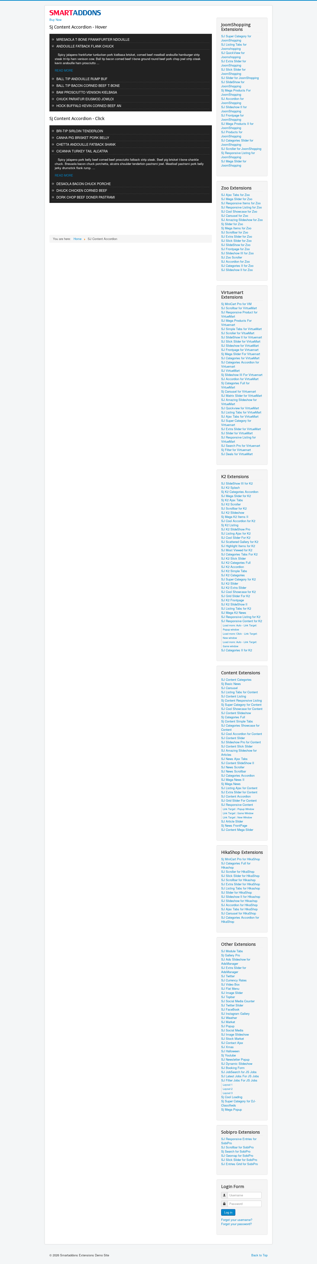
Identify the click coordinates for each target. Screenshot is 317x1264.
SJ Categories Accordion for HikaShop (240, 919)
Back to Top (259, 1255)
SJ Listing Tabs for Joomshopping (233, 46)
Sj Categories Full (233, 717)
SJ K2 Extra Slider (233, 588)
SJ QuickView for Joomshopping (233, 55)
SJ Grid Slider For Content (239, 800)
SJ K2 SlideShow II (234, 604)
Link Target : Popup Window (238, 809)
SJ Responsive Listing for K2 (240, 617)
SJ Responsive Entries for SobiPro (238, 1141)
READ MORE (64, 70)
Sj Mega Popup (231, 1109)
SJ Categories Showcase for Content (240, 727)
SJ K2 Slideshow (232, 513)
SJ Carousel (229, 688)
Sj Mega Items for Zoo (236, 228)
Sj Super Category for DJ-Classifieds (238, 1103)
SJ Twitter (228, 976)
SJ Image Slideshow (235, 1034)
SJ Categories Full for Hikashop (235, 865)
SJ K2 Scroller (231, 504)
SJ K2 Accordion (232, 567)
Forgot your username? (236, 1219)
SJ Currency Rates (234, 980)
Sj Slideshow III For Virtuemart (241, 375)
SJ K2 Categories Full (236, 563)
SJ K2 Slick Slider (233, 558)
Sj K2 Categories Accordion (239, 492)
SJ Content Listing (233, 696)
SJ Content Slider (233, 738)
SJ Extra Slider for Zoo (236, 236)
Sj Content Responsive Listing (241, 700)
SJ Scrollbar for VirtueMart (239, 308)
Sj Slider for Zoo (232, 224)
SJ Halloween (230, 1051)
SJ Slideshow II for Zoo (237, 270)
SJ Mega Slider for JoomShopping (233, 163)
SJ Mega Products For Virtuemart (236, 322)
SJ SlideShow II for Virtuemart (241, 337)
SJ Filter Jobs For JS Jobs (239, 1080)
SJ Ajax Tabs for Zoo (235, 195)
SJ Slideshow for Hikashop (239, 901)
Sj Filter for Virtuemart (236, 450)
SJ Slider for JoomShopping (240, 78)
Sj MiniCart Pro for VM (236, 304)
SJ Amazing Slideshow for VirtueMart (239, 402)
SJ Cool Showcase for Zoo (239, 211)
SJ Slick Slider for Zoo (236, 241)
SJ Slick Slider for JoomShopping (233, 71)
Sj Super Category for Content (241, 705)
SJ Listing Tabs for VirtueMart (241, 412)
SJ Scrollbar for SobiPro (237, 1147)
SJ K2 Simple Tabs (234, 571)
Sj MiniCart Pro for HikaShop (240, 859)
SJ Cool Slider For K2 (235, 538)
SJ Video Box (230, 984)
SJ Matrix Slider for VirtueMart (241, 396)
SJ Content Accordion (236, 796)
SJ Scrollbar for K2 (234, 508)
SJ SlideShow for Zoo (235, 245)
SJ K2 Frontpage (232, 600)
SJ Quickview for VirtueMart (240, 408)
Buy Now (55, 19)
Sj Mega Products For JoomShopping (236, 92)
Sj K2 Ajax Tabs (232, 500)
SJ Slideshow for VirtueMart (240, 346)
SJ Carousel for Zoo (234, 216)
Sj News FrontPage (234, 825)
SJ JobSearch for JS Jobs (239, 1072)
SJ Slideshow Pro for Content (241, 742)
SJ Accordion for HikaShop (239, 905)
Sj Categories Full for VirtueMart (235, 385)
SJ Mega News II (232, 780)
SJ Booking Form (233, 1068)
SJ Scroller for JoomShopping (241, 149)
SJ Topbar (228, 997)
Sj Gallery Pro (230, 955)
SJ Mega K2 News (233, 613)
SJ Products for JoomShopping (231, 134)
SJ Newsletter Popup (235, 1059)
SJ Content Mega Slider (237, 830)
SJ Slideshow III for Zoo (237, 253)
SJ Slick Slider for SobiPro (239, 1160)
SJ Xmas (227, 1047)
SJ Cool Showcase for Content (241, 709)
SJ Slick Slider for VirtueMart (240, 341)
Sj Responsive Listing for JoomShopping (238, 155)
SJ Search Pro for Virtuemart (240, 446)
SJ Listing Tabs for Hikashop (240, 888)
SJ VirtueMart (230, 371)
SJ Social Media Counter (238, 1001)
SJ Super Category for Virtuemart (236, 423)
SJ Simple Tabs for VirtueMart (241, 329)
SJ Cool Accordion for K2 (238, 521)
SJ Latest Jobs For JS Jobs (240, 1076)
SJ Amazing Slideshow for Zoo (242, 220)
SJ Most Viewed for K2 (236, 550)
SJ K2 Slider (229, 583)
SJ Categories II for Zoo (237, 266)
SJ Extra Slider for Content (239, 792)
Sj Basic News (231, 684)
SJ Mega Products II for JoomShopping (237, 126)
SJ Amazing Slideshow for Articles (239, 752)
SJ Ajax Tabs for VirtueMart (240, 416)
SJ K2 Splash (230, 487)
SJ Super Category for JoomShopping (236, 38)
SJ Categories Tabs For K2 (239, 554)
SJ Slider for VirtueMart (237, 433)
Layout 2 (228, 1089)
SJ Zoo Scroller (231, 257)
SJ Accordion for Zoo (235, 261)
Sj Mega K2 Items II (234, 517)
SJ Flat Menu (230, 989)
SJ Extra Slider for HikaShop (240, 884)
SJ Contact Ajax (232, 1043)
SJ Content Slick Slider (236, 746)
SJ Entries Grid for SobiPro (239, 1164)
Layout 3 (228, 1093)
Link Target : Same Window (238, 813)
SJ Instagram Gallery (235, 1014)
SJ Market (228, 1022)
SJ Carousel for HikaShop (238, 913)
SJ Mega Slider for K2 (236, 496)
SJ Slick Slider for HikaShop (240, 876)
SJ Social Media (232, 1030)
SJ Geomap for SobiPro (237, 1156)
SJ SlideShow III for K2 (237, 483)
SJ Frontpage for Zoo (235, 249)
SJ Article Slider (232, 821)
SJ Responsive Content (237, 805)
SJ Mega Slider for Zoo (236, 199)
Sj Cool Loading (231, 1097)
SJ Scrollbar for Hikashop (238, 880)
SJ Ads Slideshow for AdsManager (235, 961)
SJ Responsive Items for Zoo (241, 203)
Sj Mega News (231, 784)
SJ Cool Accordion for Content (241, 734)
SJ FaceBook (230, 1009)
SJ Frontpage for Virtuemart (240, 350)
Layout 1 (228, 1084)
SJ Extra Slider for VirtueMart (241, 429)
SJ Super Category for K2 (238, 579)
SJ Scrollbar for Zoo (234, 232)
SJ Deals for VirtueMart (237, 454)
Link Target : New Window (237, 817)
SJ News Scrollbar (233, 771)
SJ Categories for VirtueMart (240, 358)
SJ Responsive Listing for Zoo (241, 207)
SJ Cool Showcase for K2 (238, 592)
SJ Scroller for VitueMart (237, 333)
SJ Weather (229, 1018)
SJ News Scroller (232, 767)
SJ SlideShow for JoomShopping (232, 84)
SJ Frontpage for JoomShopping (232, 117)
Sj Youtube (228, 1055)
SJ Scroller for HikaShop (237, 872)
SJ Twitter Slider (232, 1005)
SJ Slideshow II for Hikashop (240, 897)
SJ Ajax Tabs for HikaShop (239, 909)
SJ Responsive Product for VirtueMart (239, 314)
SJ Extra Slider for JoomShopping (233, 63)
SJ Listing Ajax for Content (239, 788)
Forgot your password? (236, 1224)
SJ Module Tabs (232, 951)
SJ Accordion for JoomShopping (232, 101)
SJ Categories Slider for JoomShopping (237, 142)
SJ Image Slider (232, 993)
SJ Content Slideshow (236, 713)
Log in (228, 1212)
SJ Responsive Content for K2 (241, 621)
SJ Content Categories (236, 680)
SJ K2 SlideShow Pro (235, 529)
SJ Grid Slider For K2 (235, 596)
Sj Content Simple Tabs (237, 721)
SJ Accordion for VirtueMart (240, 379)
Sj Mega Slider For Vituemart (240, 354)
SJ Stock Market (232, 1039)
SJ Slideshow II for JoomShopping (234, 109)
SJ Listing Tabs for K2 (236, 608)
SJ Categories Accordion (238, 775)
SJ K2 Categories (233, 575)
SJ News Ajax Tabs (234, 759)
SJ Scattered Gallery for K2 (239, 542)
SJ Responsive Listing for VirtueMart (238, 439)
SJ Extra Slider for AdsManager (233, 970)
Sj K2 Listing (229, 525)
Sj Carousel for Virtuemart (238, 391)
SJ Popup (227, 1026)
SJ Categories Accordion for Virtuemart (240, 364)
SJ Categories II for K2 (236, 650)
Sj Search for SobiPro (235, 1151)
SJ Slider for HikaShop (236, 892)
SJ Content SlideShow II (237, 763)
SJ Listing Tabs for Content (239, 692)
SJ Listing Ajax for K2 (236, 533)
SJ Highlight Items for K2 (238, 546)
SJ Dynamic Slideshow (236, 1064)
